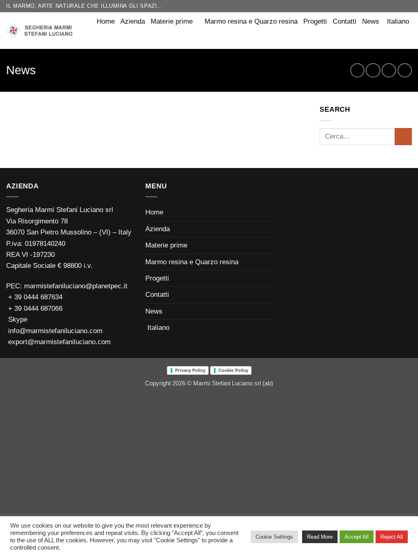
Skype (16, 319)
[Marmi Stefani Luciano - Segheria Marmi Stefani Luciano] (40, 30)
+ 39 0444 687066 (35, 308)
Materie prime (172, 21)
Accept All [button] (357, 537)
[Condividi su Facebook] (357, 70)
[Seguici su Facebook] (391, 6)
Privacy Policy (190, 370)
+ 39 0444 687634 (35, 297)
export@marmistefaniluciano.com (58, 342)
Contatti (344, 21)
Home (106, 21)
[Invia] (403, 136)
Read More (320, 537)
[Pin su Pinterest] (389, 70)
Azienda (132, 21)
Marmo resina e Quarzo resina (251, 21)
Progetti (315, 21)
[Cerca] (407, 38)
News (370, 21)
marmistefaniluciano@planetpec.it (74, 286)
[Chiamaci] (407, 6)
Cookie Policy (233, 370)
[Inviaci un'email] (399, 6)
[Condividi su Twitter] (373, 70)
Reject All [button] (391, 537)
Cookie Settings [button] (274, 537)
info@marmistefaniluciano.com (54, 331)
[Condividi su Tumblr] (405, 70)
